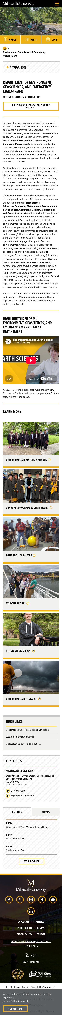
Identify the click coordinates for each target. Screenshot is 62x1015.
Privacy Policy (21, 986)
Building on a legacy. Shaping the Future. (31, 106)
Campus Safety (24, 933)
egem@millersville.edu (22, 795)
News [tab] (46, 811)
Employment (24, 921)
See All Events (31, 860)
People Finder (25, 927)
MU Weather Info (31, 961)
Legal (9, 986)
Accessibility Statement (42, 986)
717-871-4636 (31, 945)
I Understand (15, 1008)
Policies (40, 921)
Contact (41, 933)
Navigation (18, 67)
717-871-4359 (18, 790)
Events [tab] (17, 811)
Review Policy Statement (15, 1001)
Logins (41, 927)
